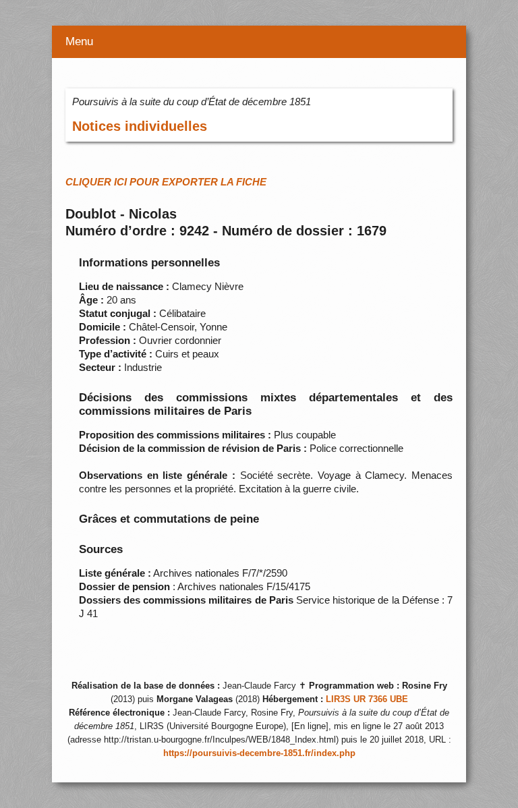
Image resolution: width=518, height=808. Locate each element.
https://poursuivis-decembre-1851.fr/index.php (259, 753)
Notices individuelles (139, 126)
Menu (79, 41)
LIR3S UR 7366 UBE (367, 699)
